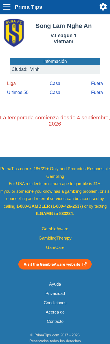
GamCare (55, 247)
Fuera (97, 83)
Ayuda (55, 284)
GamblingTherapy (55, 238)
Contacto (55, 321)
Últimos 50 (17, 92)
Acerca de (55, 312)
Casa (55, 83)
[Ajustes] (103, 6)
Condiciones (55, 303)
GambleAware (55, 229)
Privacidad (55, 293)
